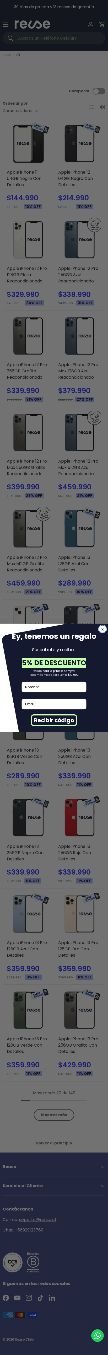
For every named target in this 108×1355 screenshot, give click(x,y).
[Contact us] (97, 1335)
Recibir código (54, 720)
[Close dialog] (102, 629)
